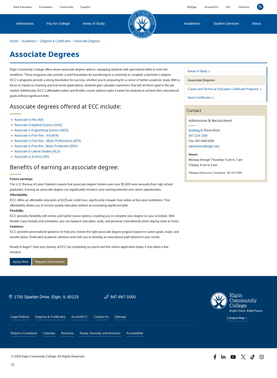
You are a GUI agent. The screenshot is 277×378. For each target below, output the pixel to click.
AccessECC (211, 6)
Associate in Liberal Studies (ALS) (37, 151)
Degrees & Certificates (55, 41)
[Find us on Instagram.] (261, 358)
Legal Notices (20, 316)
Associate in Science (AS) (31, 156)
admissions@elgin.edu (204, 146)
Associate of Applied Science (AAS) (38, 125)
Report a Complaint (24, 333)
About (256, 23)
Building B (196, 130)
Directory (244, 6)
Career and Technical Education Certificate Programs (223, 89)
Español (85, 6)
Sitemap (120, 316)
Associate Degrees (87, 41)
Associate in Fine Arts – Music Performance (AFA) (47, 140)
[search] (260, 7)
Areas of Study (94, 23)
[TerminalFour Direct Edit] (12, 364)
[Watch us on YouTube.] (233, 358)
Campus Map (236, 318)
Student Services (226, 23)
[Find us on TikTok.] (252, 358)
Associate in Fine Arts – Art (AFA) (36, 135)
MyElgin (192, 6)
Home (14, 41)
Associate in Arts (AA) (28, 119)
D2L (228, 6)
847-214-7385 (198, 135)
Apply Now (20, 262)
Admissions (25, 23)
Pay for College (58, 23)
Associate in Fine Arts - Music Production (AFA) (45, 146)
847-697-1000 (123, 296)
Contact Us (101, 316)
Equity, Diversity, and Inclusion (100, 333)
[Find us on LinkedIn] (223, 358)
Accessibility (134, 333)
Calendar (49, 333)
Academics (192, 23)
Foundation (46, 6)
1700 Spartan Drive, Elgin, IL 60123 (46, 296)
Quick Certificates (199, 97)
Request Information (49, 262)
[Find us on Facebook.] (215, 358)
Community (66, 6)
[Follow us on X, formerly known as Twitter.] (243, 358)
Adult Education (22, 6)
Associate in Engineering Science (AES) (41, 130)
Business (67, 333)
